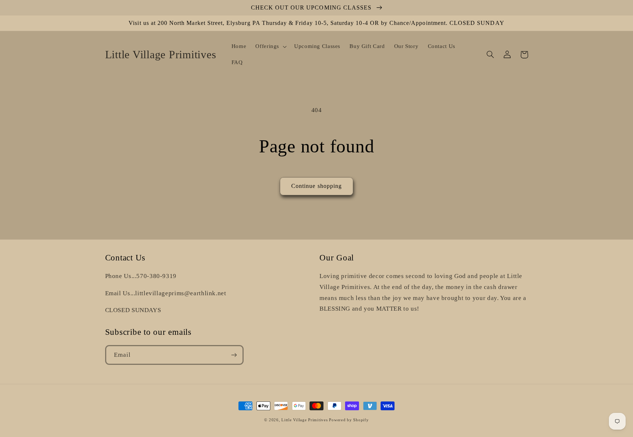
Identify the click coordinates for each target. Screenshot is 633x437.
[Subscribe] (233, 354)
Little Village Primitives (304, 420)
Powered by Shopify (349, 420)
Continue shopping (316, 186)
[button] (270, 46)
